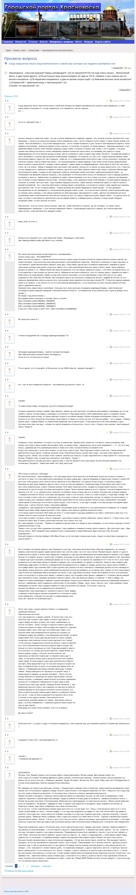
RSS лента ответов (25, 870)
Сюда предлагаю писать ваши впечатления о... (58, 50)
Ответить (11, 870)
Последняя (46, 866)
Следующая (35, 866)
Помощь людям (34, 50)
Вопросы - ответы (20, 50)
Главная (8, 50)
